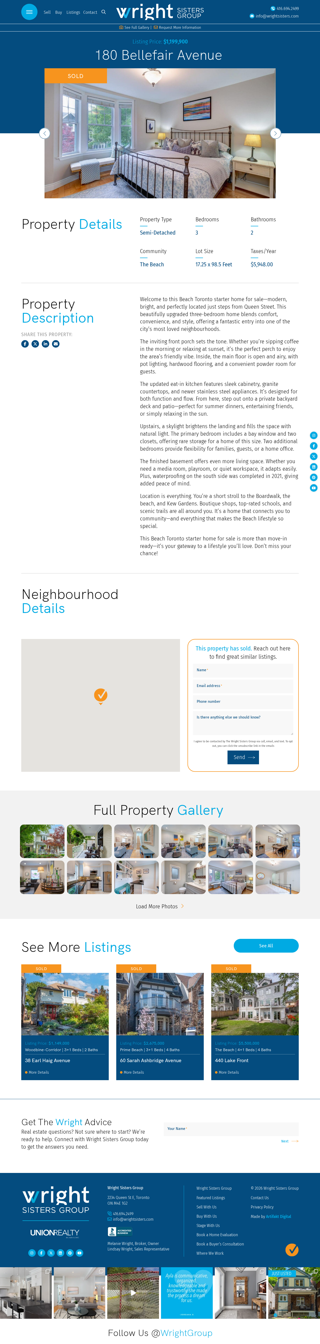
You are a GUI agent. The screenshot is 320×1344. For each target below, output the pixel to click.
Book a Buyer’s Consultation (220, 1244)
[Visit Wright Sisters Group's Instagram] (314, 435)
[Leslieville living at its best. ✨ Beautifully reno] (80, 1293)
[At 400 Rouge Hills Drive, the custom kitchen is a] (26, 1293)
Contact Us (260, 1198)
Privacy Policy (262, 1207)
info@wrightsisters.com (133, 1219)
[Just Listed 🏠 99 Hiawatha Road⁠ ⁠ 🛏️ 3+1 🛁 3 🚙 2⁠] (294, 1293)
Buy (58, 12)
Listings (73, 12)
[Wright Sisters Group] (160, 12)
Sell (47, 12)
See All (266, 945)
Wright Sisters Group (214, 1188)
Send (239, 757)
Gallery (136, 27)
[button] (29, 12)
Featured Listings (210, 1198)
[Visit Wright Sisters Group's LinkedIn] (314, 467)
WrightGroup (186, 1332)
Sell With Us (206, 1207)
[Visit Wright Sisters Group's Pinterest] (314, 477)
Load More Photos (157, 906)
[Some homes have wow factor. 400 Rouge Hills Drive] (133, 1293)
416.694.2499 (123, 1214)
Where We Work (210, 1253)
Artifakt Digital (278, 1216)
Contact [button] (90, 12)
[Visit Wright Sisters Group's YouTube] (314, 488)
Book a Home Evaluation (217, 1235)
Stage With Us (208, 1225)
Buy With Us (206, 1216)
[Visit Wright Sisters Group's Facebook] (314, 446)
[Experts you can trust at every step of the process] (187, 1293)
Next (285, 1141)
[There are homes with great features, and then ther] (240, 1293)
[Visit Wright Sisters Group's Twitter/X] (314, 456)
